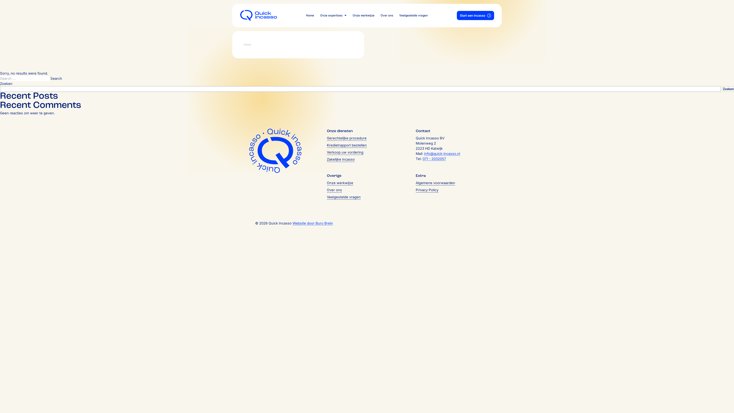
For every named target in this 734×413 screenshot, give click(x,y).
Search (56, 78)
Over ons (387, 15)
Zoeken (6, 84)
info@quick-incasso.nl (442, 154)
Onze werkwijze (363, 15)
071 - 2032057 (434, 159)
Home (310, 15)
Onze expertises (331, 15)
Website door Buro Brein (313, 223)
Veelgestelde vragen (413, 15)
